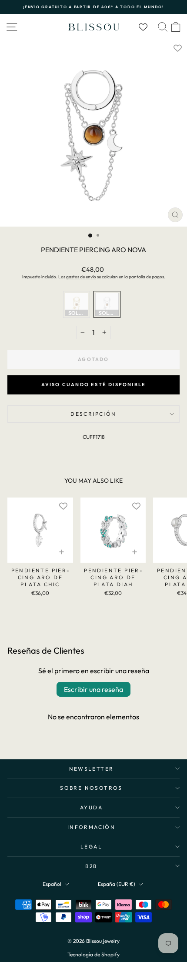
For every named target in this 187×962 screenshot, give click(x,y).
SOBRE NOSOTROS (91, 788)
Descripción (93, 414)
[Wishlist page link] (147, 27)
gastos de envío (81, 277)
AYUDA (91, 807)
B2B (91, 866)
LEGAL (91, 846)
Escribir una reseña (93, 689)
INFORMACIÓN (91, 827)
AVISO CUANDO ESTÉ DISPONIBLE (93, 384)
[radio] (76, 304)
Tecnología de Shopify (93, 954)
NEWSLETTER (91, 768)
